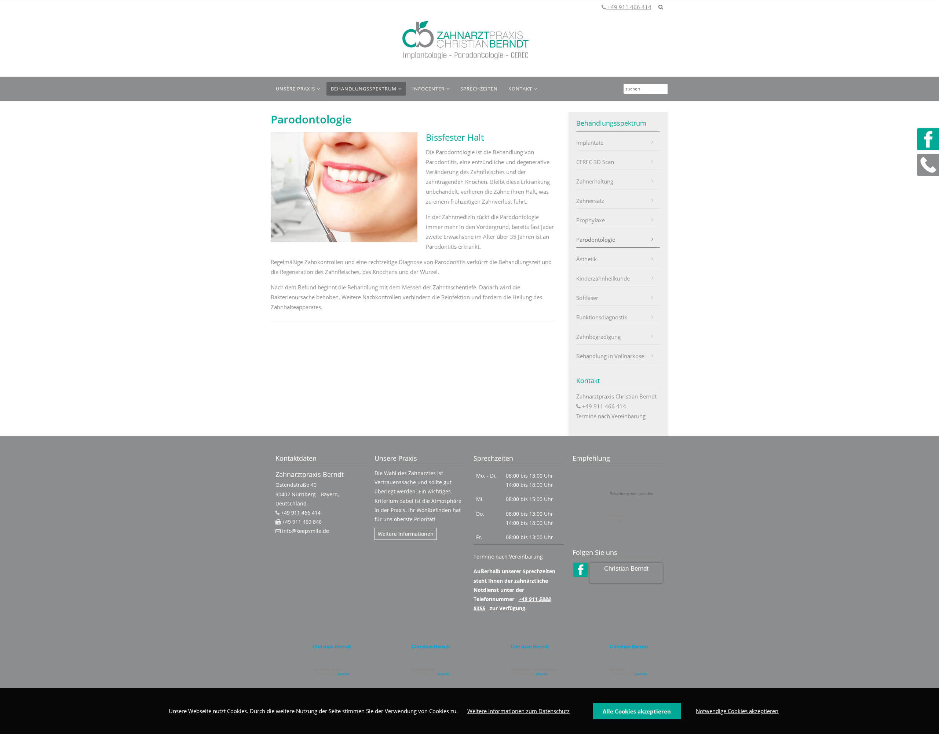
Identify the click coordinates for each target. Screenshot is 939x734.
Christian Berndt (626, 568)
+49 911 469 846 (301, 521)
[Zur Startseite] (466, 40)
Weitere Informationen (406, 533)
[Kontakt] (928, 165)
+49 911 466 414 (628, 7)
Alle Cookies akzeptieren (637, 711)
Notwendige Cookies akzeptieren (737, 711)
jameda (344, 674)
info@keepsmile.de (305, 530)
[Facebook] (928, 139)
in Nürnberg (619, 518)
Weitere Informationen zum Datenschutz (518, 711)
